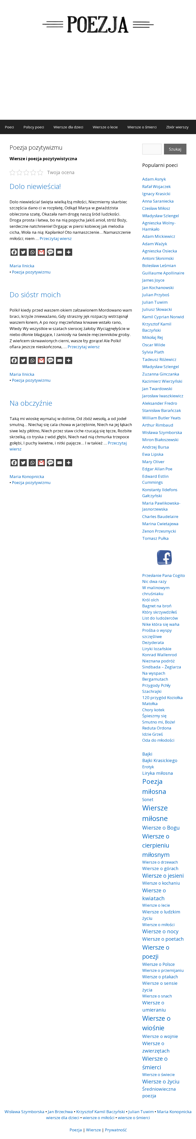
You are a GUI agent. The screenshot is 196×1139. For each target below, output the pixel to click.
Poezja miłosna (154, 786)
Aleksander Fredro (159, 403)
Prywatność (116, 1130)
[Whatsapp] (32, 252)
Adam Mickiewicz (158, 236)
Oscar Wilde (153, 344)
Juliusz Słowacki (157, 309)
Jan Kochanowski (158, 287)
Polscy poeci (33, 127)
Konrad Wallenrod (159, 654)
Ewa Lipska (152, 454)
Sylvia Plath (153, 352)
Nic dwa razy (154, 581)
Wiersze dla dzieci (68, 127)
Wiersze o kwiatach (154, 894)
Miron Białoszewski (160, 439)
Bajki (147, 754)
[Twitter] (23, 252)
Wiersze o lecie (105, 127)
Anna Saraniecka (158, 201)
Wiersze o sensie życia (160, 986)
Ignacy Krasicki (156, 193)
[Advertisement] (98, 83)
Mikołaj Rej (152, 337)
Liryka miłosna (157, 773)
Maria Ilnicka (22, 265)
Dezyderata (153, 642)
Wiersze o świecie (158, 1074)
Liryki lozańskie (156, 648)
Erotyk (148, 766)
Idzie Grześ (152, 734)
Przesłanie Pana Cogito (163, 575)
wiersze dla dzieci (62, 1117)
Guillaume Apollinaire (163, 273)
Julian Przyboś (155, 294)
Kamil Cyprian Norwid (163, 316)
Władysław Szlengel (160, 215)
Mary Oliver (153, 461)
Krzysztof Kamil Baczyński (100, 1111)
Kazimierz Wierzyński (162, 381)
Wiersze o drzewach (160, 862)
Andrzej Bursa (155, 447)
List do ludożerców (160, 618)
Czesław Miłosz (156, 208)
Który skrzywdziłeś (159, 612)
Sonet (147, 799)
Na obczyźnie (31, 403)
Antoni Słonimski (158, 258)
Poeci (9, 127)
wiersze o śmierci (134, 1117)
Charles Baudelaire (160, 516)
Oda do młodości (158, 740)
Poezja (76, 1130)
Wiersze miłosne (155, 813)
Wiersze (93, 1130)
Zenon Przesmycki (159, 531)
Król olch (150, 600)
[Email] (59, 252)
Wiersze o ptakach (160, 977)
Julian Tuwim (155, 302)
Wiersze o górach (160, 868)
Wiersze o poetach (163, 939)
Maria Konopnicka (27, 476)
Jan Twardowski (157, 388)
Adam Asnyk (154, 179)
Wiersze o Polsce (158, 964)
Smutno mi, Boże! (158, 722)
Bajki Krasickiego (159, 760)
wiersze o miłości (98, 1117)
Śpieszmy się (154, 715)
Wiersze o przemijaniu (163, 970)
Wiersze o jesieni (163, 875)
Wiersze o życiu (161, 1081)
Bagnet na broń (156, 606)
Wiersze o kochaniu (161, 883)
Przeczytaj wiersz (56, 238)
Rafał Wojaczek (156, 186)
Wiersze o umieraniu (154, 1006)
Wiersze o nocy (160, 931)
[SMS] (50, 252)
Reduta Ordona (156, 728)
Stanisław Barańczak (161, 410)
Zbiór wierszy (177, 127)
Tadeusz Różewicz (159, 359)
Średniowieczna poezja (159, 1092)
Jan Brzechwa (60, 1111)
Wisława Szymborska (162, 432)
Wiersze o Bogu (161, 827)
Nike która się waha (161, 624)
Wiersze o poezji (155, 951)
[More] (69, 252)
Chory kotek (153, 709)
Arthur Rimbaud (157, 425)
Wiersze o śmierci (142, 127)
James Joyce (153, 280)
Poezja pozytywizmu (31, 272)
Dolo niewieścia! (35, 186)
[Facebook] (14, 252)
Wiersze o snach (157, 996)
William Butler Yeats (161, 418)
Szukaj (175, 149)
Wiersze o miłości (158, 924)
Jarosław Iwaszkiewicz (162, 396)
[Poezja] (98, 23)
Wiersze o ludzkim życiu (161, 915)
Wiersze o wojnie (160, 1036)
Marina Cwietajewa (160, 523)
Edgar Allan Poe (157, 469)
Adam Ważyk (154, 243)
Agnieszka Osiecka (159, 251)
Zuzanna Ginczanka (160, 374)
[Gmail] (41, 252)
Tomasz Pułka (155, 538)
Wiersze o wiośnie (156, 1023)
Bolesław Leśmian (159, 265)
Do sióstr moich (35, 294)
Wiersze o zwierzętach (156, 1047)
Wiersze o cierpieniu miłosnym (156, 845)
